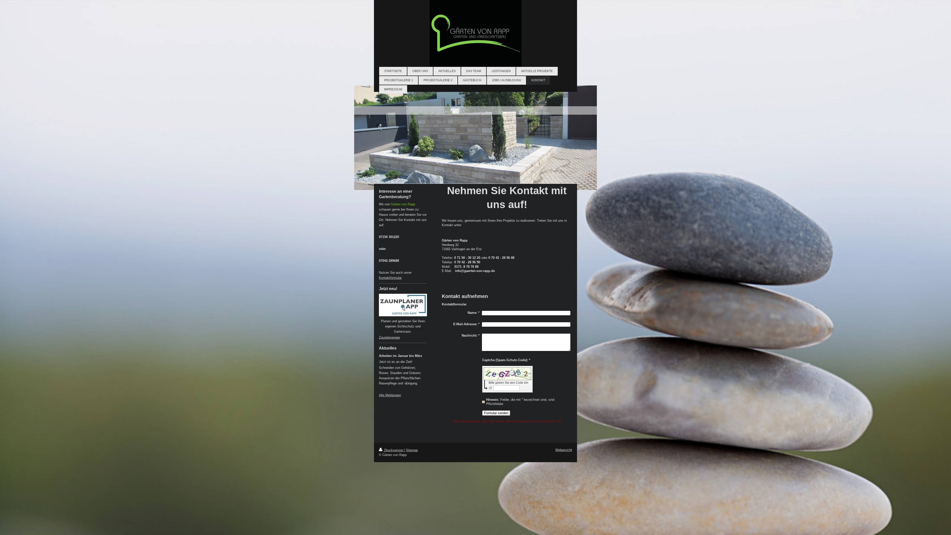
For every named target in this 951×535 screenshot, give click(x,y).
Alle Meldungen (390, 395)
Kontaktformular (390, 278)
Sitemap (412, 450)
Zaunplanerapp (389, 337)
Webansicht (563, 450)
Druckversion (393, 450)
